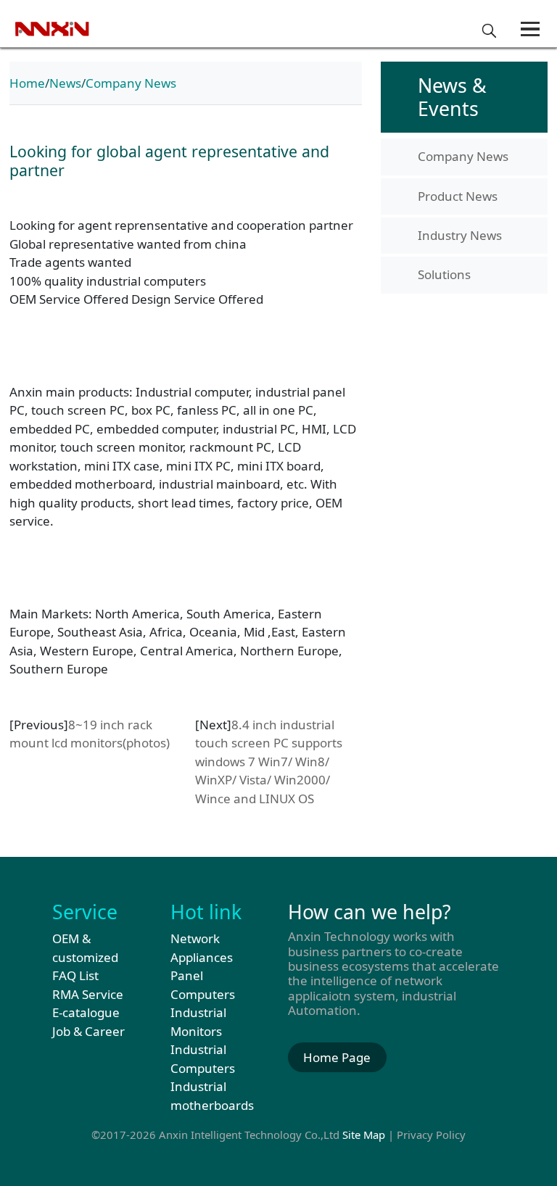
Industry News (460, 235)
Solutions (444, 274)
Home (27, 83)
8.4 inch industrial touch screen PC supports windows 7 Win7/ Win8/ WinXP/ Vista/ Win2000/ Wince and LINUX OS (268, 761)
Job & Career (88, 1031)
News (65, 83)
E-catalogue (86, 1012)
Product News (458, 196)
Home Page (337, 1057)
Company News (131, 83)
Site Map (363, 1134)
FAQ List (75, 975)
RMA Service (87, 994)
